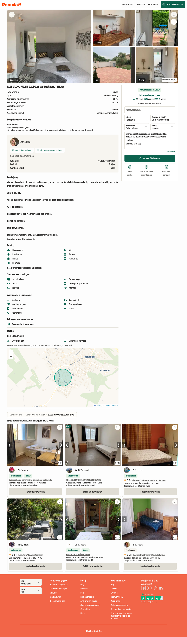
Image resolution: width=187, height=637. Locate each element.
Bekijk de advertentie (35, 491)
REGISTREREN (153, 4)
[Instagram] (149, 588)
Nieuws (83, 613)
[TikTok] (155, 588)
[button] (11, 352)
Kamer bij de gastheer (59, 585)
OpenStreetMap (111, 405)
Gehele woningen (57, 601)
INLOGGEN (141, 4)
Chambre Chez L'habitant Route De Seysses (149, 555)
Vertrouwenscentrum (119, 605)
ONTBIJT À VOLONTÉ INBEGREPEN (78, 555)
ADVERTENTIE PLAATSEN (175, 4)
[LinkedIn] (161, 588)
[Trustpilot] (152, 602)
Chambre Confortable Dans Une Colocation (149, 480)
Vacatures (84, 589)
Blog (82, 585)
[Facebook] (143, 588)
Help (112, 585)
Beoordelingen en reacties (121, 609)
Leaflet (99, 405)
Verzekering (115, 601)
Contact (114, 589)
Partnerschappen (87, 597)
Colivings (53, 593)
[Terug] (12, 18)
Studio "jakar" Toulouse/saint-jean (30, 555)
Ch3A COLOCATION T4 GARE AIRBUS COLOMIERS (83, 480)
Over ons (114, 593)
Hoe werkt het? (117, 597)
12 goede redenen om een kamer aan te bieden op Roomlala (121, 615)
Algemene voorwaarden (90, 605)
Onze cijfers (85, 609)
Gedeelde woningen (58, 589)
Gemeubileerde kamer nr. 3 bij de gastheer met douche (30, 480)
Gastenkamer (55, 597)
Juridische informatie (88, 601)
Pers (82, 593)
